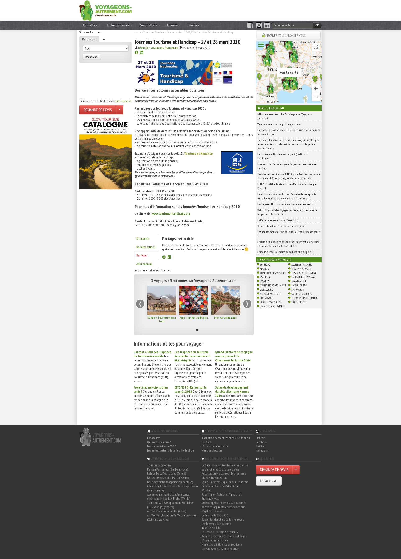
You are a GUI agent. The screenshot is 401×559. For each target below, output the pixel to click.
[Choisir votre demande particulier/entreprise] (119, 109)
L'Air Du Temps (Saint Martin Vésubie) (168, 478)
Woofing (206, 490)
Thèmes (193, 25)
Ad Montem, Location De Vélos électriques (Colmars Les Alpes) (172, 517)
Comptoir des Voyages (273, 273)
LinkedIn (260, 438)
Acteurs (172, 25)
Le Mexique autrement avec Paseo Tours (277, 220)
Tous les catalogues (159, 465)
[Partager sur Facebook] (136, 53)
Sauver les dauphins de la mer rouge (223, 519)
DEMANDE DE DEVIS (98, 109)
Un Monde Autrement (272, 306)
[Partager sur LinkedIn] (141, 53)
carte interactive (123, 101)
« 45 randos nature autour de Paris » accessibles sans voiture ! (288, 234)
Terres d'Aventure (270, 302)
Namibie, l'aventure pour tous (161, 319)
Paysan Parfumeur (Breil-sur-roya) (167, 469)
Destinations (148, 25)
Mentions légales (212, 450)
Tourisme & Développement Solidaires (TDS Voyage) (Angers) (170, 505)
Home (137, 32)
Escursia (265, 277)
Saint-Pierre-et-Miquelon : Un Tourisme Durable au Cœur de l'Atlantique (225, 484)
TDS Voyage (266, 298)
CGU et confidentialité (215, 446)
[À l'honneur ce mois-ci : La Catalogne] (105, 152)
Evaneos (264, 281)
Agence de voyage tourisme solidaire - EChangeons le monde (224, 538)
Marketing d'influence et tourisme (222, 544)
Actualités (90, 25)
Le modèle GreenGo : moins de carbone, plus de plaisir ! (285, 252)
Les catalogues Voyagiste (274, 259)
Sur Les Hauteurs (301, 294)
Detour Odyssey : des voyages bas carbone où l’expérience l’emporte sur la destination (287, 212)
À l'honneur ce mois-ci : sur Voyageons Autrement (284, 116)
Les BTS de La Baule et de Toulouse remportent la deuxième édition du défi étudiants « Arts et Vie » (288, 244)
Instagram (262, 450)
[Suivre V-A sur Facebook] (250, 25)
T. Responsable (118, 25)
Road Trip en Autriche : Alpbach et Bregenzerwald (222, 496)
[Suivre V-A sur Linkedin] (267, 25)
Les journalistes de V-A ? (161, 446)
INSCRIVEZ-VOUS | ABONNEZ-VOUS (285, 35)
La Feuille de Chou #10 (215, 515)
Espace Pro (153, 438)
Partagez (141, 255)
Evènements (174, 32)
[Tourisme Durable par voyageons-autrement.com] (105, 10)
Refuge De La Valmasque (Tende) (166, 473)
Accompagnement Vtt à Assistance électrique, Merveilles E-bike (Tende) (168, 496)
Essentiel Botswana (303, 277)
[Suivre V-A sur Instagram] (259, 25)
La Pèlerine (266, 289)
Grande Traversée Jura (214, 478)
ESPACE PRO (268, 481)
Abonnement (144, 263)
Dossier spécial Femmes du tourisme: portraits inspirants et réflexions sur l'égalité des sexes (224, 507)
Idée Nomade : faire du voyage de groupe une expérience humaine (286, 166)
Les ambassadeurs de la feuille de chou (170, 450)
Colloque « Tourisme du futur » (220, 532)
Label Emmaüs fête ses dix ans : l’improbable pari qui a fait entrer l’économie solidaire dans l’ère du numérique (287, 196)
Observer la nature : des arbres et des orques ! (281, 226)
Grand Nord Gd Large (273, 285)
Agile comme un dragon (194, 317)
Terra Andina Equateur (304, 298)
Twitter (260, 446)
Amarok (264, 269)
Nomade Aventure (270, 294)
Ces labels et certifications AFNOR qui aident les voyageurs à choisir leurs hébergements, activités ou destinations (288, 176)
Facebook (261, 442)
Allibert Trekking (301, 264)
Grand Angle (298, 281)
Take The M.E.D (211, 528)
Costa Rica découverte (304, 273)
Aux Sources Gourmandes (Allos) (166, 511)
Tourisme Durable (153, 32)
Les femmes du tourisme (216, 523)
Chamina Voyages (301, 269)
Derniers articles (146, 247)
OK (317, 25)
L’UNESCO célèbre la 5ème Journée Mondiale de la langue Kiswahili (286, 186)
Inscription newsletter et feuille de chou (226, 438)
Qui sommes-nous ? (159, 442)
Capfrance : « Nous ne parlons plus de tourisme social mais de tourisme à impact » (288, 132)
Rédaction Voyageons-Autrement (158, 47)
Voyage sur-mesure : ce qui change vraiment (279, 124)
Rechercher (91, 57)
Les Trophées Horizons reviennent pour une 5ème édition (286, 204)
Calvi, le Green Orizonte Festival (220, 548)
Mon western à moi (225, 317)
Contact (206, 442)
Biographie (142, 238)
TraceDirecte (299, 302)
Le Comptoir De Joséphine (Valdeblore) (170, 482)
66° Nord (265, 264)
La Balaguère (299, 285)
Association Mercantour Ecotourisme (224, 473)
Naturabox (297, 289)
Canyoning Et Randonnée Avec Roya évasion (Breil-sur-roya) (173, 488)
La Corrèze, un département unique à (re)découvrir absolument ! (283, 156)
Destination (89, 39)
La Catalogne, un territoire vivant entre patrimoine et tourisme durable (225, 467)
